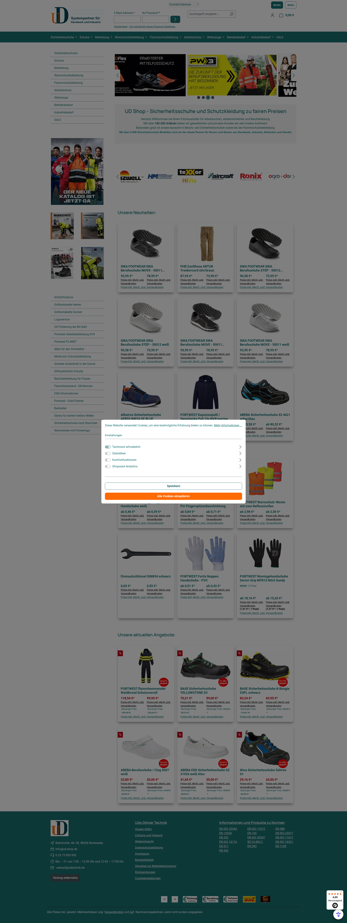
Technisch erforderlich (126, 447)
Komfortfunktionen (124, 460)
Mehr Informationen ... (228, 425)
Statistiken (119, 453)
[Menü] (341, 892)
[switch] (108, 453)
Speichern (173, 486)
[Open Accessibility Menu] (338, 914)
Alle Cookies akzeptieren (173, 496)
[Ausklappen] (240, 446)
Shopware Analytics (125, 466)
